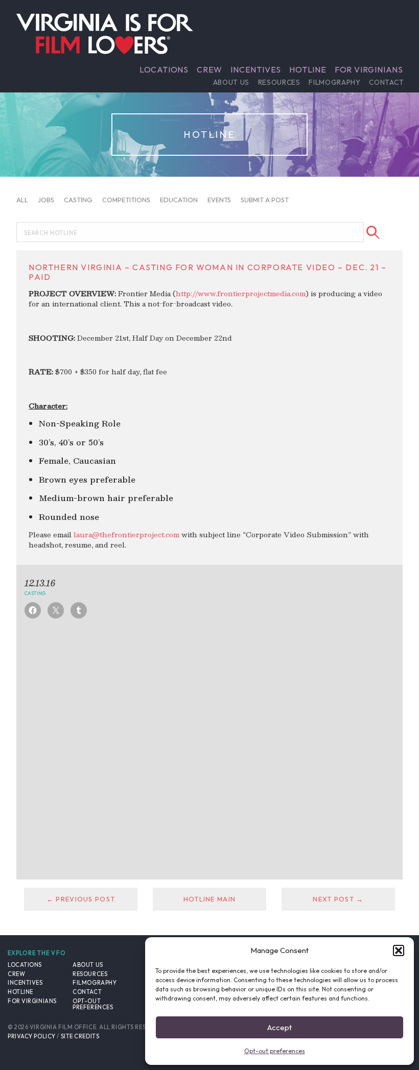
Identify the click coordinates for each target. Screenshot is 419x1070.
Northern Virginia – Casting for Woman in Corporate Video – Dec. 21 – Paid (208, 272)
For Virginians (369, 69)
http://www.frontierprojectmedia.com (241, 293)
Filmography (334, 82)
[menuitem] (164, 69)
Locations (164, 69)
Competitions (126, 200)
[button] (398, 950)
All (22, 200)
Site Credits (80, 1036)
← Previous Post (80, 899)
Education (179, 200)
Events (219, 200)
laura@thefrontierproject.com (126, 534)
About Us (231, 82)
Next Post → (338, 899)
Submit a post (265, 200)
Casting (78, 200)
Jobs (46, 200)
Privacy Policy (32, 1036)
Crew (209, 69)
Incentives (255, 69)
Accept (279, 1027)
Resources (279, 82)
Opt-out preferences (274, 1051)
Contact (386, 82)
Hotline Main (209, 899)
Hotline (308, 69)
